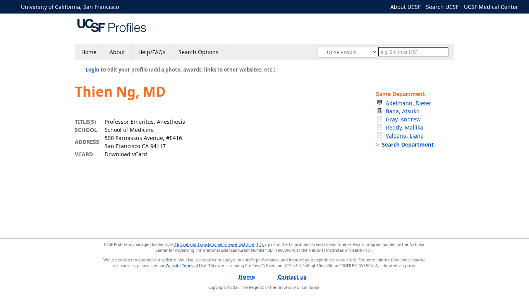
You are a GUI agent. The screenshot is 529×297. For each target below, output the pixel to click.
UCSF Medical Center (491, 6)
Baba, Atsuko (402, 111)
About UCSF (405, 6)
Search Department (408, 144)
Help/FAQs (151, 52)
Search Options (198, 52)
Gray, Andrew (403, 119)
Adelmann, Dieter (408, 103)
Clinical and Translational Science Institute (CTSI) (220, 244)
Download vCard (126, 154)
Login (93, 69)
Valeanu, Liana (405, 135)
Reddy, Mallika (404, 127)
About (117, 52)
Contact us (292, 276)
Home (88, 52)
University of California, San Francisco (70, 6)
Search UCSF (442, 6)
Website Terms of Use (186, 265)
